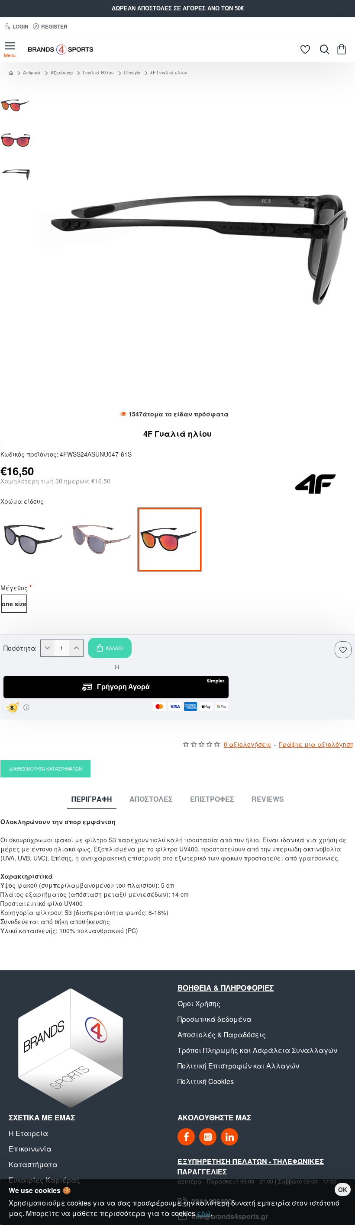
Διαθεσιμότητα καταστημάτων (45, 769)
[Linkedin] (229, 1136)
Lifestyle (132, 73)
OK (342, 1189)
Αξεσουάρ (62, 73)
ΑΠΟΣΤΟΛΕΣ (151, 799)
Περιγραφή (91, 799)
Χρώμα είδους (22, 502)
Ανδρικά (32, 73)
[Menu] (9, 49)
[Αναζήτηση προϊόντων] (322, 49)
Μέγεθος (14, 588)
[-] (48, 648)
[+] (76, 648)
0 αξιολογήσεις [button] (247, 744)
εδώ (203, 1213)
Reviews (268, 799)
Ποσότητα (19, 648)
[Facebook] (186, 1136)
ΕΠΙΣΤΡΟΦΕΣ (212, 799)
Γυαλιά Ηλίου (98, 73)
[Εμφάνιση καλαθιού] (343, 49)
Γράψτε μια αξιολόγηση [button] (316, 744)
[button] (18, 94)
